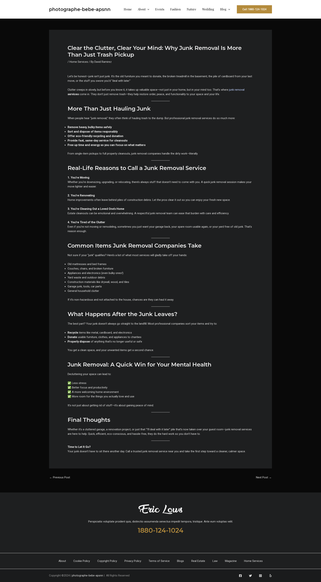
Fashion (175, 9)
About (142, 9)
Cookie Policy (81, 561)
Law (215, 561)
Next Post (264, 477)
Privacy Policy (132, 561)
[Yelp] (270, 575)
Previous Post (59, 477)
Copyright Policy (107, 561)
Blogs (180, 561)
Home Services (78, 61)
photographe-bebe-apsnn (80, 9)
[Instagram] (260, 575)
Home (128, 9)
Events (159, 9)
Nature (191, 9)
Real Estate (198, 561)
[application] (147, 9)
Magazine (231, 561)
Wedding (208, 9)
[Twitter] (250, 575)
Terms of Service (159, 561)
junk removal (236, 89)
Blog (223, 9)
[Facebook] (240, 575)
